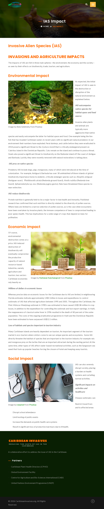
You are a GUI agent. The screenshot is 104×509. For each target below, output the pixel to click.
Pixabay (68, 278)
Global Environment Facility (23, 472)
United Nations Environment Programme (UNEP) (32, 483)
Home (46, 26)
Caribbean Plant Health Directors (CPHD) (29, 466)
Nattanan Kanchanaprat (49, 278)
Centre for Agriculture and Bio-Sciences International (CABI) (37, 477)
